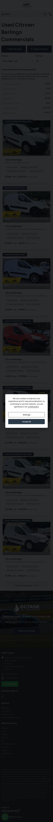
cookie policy (33, 406)
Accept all (26, 421)
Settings (26, 414)
